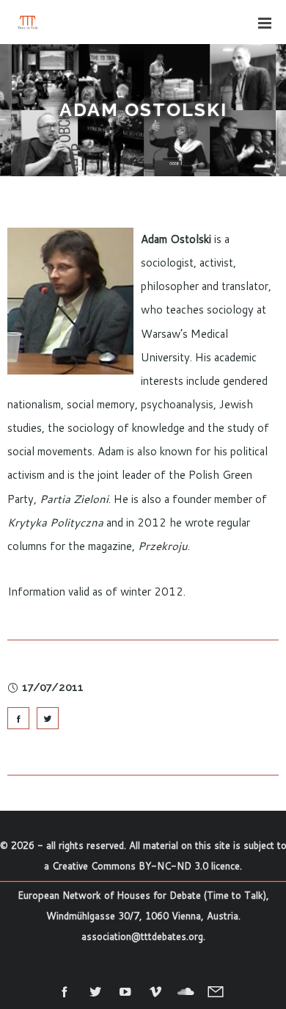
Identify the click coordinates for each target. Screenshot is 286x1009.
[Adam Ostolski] (18, 718)
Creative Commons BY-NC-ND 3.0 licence (146, 865)
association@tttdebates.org (142, 936)
